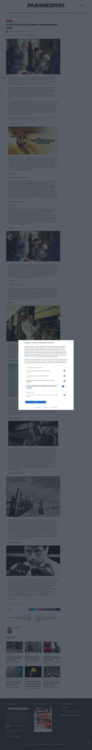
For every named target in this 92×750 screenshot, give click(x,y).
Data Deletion (38, 407)
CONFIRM (35, 402)
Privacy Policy (54, 407)
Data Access (46, 407)
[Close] (71, 343)
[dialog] (46, 375)
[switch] (64, 371)
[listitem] (46, 367)
